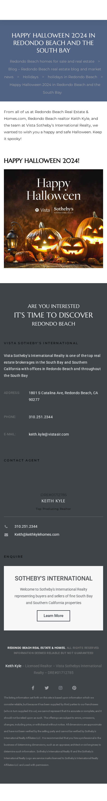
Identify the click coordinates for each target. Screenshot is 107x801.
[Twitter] (47, 688)
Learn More (53, 615)
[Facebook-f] (33, 688)
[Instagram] (60, 688)
